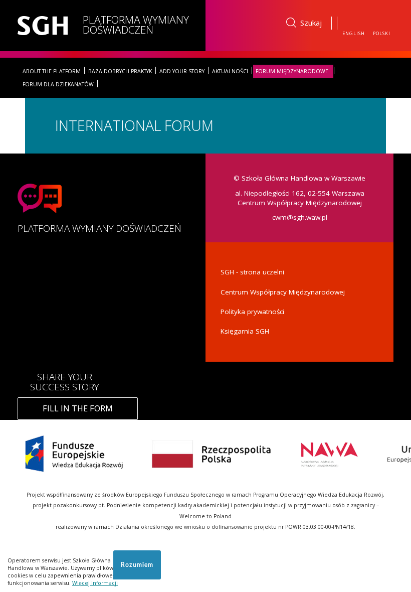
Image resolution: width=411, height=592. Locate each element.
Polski (381, 33)
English (353, 33)
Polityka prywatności (252, 311)
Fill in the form (78, 408)
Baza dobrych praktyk (120, 71)
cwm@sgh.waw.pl (299, 217)
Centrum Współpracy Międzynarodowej (283, 292)
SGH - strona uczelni (252, 271)
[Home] (46, 25)
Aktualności (230, 71)
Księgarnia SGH (245, 331)
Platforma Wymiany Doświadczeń (136, 25)
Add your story (181, 71)
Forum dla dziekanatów (58, 84)
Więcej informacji (95, 582)
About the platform (52, 71)
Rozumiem (137, 565)
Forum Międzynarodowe (292, 71)
